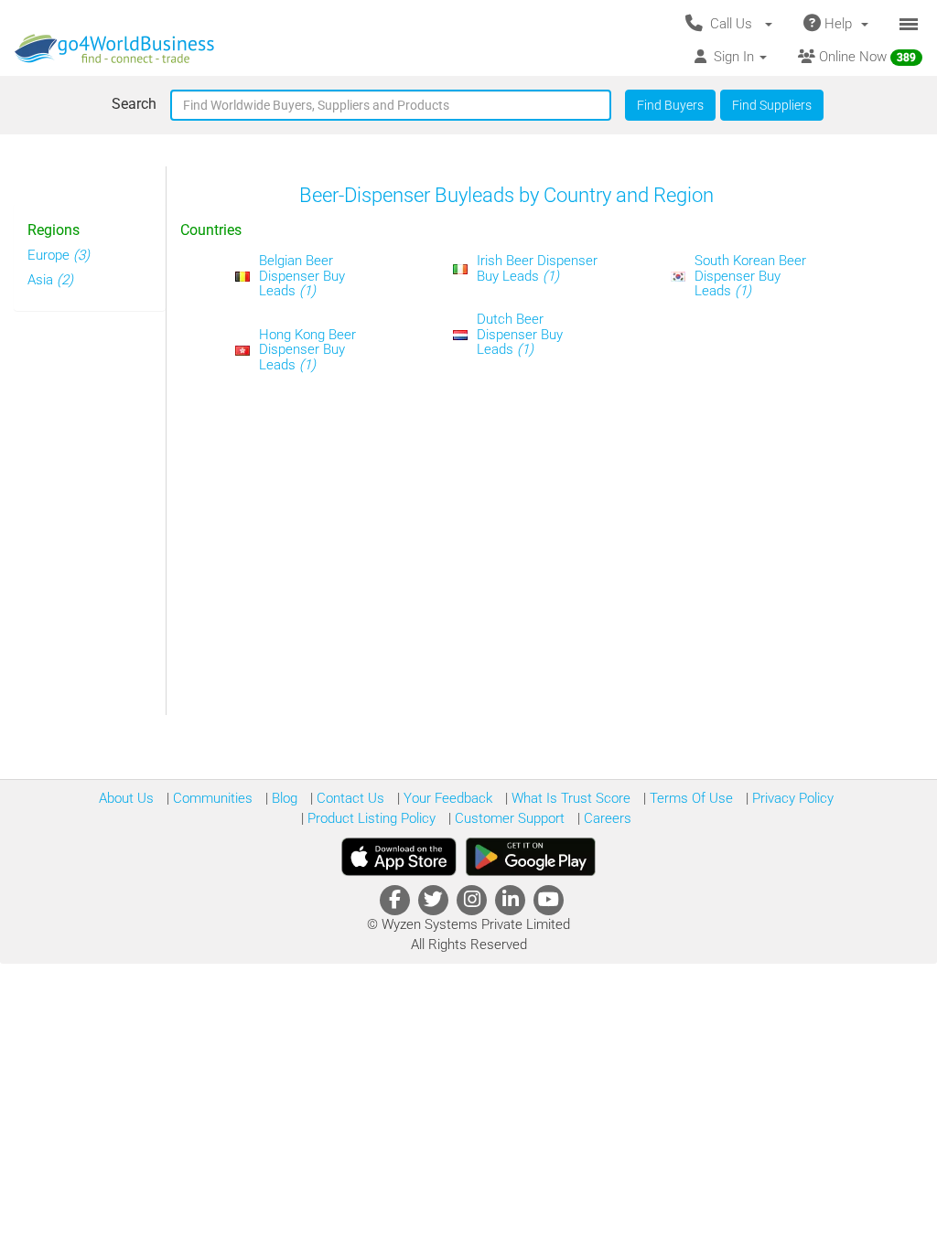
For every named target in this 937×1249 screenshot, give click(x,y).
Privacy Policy (791, 798)
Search (134, 103)
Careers (605, 818)
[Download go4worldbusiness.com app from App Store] (399, 857)
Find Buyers (670, 105)
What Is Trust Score (569, 798)
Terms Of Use (689, 798)
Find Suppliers (772, 105)
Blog (282, 798)
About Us (126, 798)
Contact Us (348, 798)
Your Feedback (446, 798)
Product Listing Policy (370, 818)
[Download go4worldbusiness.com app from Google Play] (531, 857)
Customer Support (508, 818)
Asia (50, 280)
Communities (211, 798)
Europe (58, 255)
